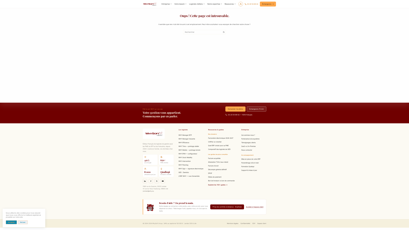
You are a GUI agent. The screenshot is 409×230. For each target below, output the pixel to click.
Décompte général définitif (217, 169)
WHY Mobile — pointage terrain (189, 150)
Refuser (22, 222)
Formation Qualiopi (247, 166)
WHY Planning (183, 165)
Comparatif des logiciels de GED (219, 149)
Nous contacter (246, 150)
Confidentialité (245, 223)
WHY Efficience (184, 142)
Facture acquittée (214, 158)
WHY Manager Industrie (187, 139)
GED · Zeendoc (184, 172)
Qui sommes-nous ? (248, 135)
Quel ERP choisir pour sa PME (218, 145)
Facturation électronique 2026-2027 (220, 138)
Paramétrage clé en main (250, 163)
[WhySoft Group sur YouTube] (163, 181)
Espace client (261, 223)
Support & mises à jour (249, 170)
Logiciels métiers (196, 4)
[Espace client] (240, 4)
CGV (253, 223)
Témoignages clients (248, 142)
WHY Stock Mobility (185, 157)
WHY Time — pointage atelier (189, 146)
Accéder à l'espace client (254, 207)
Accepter (11, 222)
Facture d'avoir (213, 166)
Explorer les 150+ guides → (217, 185)
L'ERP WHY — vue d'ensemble (189, 176)
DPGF (210, 173)
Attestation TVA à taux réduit (218, 162)
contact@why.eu (148, 191)
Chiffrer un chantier (215, 142)
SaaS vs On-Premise (248, 146)
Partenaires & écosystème (250, 139)
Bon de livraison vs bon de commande (221, 181)
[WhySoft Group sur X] (157, 181)
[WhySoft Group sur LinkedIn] (145, 181)
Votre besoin (179, 4)
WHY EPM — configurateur (188, 154)
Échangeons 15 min (256, 109)
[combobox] (202, 32)
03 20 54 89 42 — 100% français (240, 115)
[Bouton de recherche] (224, 32)
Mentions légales (232, 223)
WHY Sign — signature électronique (191, 169)
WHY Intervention (185, 161)
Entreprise (166, 4)
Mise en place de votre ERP (250, 159)
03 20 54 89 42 (252, 4)
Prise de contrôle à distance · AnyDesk (227, 207)
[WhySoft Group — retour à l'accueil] (150, 4)
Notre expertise (213, 4)
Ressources (229, 4)
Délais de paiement (214, 177)
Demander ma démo (235, 109)
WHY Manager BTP (185, 135)
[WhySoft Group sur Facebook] (151, 181)
